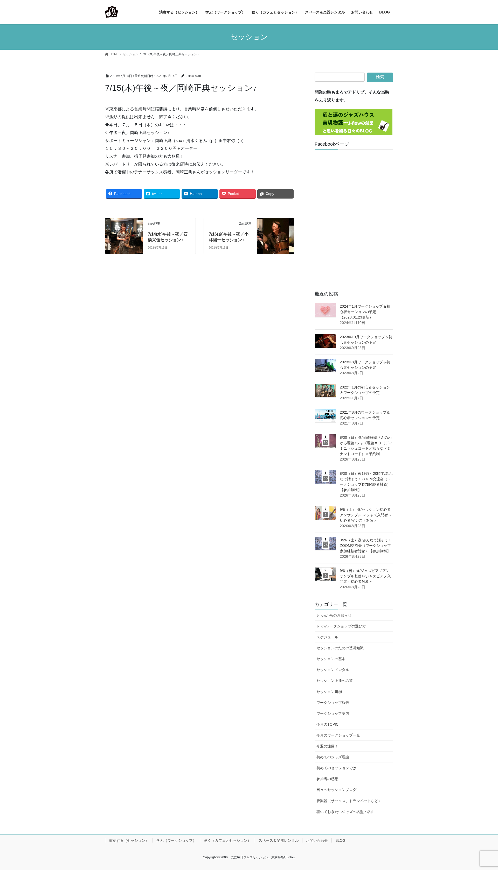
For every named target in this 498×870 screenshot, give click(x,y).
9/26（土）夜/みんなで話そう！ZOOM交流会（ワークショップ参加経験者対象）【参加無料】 (366, 545)
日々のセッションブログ (336, 790)
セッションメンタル (332, 670)
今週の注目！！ (329, 746)
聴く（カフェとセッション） (227, 840)
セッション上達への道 (334, 680)
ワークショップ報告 (332, 703)
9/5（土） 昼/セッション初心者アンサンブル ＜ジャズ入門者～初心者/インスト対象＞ (366, 514)
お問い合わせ (317, 840)
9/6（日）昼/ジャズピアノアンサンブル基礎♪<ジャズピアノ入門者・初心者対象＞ (365, 576)
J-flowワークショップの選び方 (341, 626)
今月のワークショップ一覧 (338, 735)
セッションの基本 (330, 659)
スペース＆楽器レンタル (279, 840)
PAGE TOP (482, 839)
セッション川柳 (329, 692)
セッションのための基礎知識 (340, 648)
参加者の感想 (327, 779)
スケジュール (327, 637)
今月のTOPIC (327, 724)
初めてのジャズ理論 (332, 757)
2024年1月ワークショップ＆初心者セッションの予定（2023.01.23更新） (365, 311)
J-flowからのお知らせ (333, 615)
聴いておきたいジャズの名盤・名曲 (345, 812)
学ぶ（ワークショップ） (176, 840)
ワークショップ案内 (332, 713)
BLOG (340, 840)
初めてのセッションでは (336, 768)
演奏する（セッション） (129, 840)
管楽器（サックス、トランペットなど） (349, 801)
